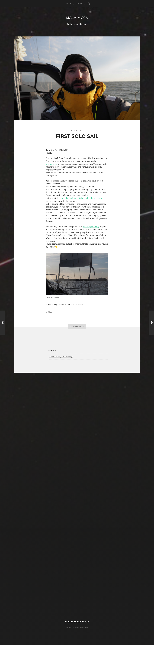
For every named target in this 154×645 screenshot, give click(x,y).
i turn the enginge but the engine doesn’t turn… (82, 198)
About (79, 4)
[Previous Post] (2, 323)
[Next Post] (151, 323)
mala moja (77, 18)
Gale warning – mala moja (61, 356)
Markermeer (52, 164)
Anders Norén (82, 627)
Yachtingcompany (91, 226)
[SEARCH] (89, 4)
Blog (69, 4)
